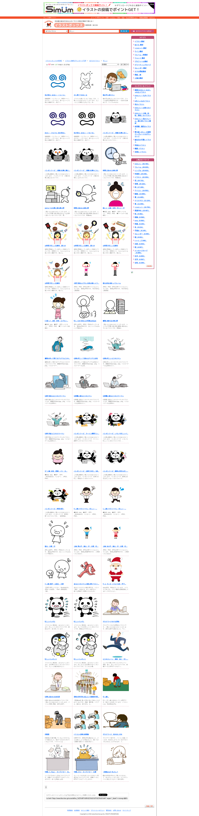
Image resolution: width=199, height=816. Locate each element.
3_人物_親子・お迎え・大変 (54, 584)
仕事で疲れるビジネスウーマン (55, 396)
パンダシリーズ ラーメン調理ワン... (86, 433)
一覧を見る (149, 266)
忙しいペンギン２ (51, 659)
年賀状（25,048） (141, 174)
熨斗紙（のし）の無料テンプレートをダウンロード (143, 134)
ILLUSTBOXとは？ (132, 17)
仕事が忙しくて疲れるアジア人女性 (86, 358)
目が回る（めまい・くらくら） (55, 95)
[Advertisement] (31, 54)
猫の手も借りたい (109, 95)
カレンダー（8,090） (142, 234)
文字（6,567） (140, 259)
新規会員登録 (143, 17)
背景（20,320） (140, 184)
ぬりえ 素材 (139, 45)
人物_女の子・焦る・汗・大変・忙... (115, 546)
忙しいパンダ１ (79, 621)
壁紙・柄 (138, 75)
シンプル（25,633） (142, 170)
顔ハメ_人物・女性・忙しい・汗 (114, 208)
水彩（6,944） (140, 244)
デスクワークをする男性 (111, 621)
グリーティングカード (143, 65)
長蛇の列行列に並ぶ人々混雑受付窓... (86, 697)
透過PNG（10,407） (142, 210)
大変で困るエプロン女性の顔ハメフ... (86, 283)
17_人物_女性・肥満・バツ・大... (56, 471)
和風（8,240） (140, 224)
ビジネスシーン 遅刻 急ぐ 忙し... (115, 659)
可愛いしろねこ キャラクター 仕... (57, 772)
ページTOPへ (149, 806)
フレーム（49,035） (142, 167)
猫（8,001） (139, 237)
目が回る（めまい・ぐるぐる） (84, 133)
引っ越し (106, 697)
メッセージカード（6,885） (141, 252)
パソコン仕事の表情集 (81, 734)
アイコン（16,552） (142, 190)
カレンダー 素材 (140, 68)
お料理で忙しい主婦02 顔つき (55, 245)
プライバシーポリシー (98, 810)
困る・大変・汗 (50, 546)
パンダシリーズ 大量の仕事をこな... (86, 170)
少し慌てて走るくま (80, 95)
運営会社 (108, 810)
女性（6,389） (140, 263)
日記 (123, 17)
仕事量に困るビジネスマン (83, 396)
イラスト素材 (139, 41)
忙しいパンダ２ (50, 621)
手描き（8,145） (141, 230)
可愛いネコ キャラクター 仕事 (85, 772)
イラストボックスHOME (53, 61)
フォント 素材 (140, 58)
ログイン (152, 17)
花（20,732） (140, 180)
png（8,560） (140, 220)
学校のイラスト (140, 145)
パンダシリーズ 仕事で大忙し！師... (86, 471)
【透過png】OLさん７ (110, 772)
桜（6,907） (139, 247)
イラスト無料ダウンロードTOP (75, 61)
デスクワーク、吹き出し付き (112, 734)
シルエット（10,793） (143, 207)
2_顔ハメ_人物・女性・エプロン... (56, 321)
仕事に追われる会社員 (52, 697)
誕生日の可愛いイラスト (143, 141)
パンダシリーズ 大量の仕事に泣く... (115, 133)
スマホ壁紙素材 (140, 71)
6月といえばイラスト (142, 101)
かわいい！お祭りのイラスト (143, 109)
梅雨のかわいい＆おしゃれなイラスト (143, 91)
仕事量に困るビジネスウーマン (113, 396)
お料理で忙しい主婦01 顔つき (84, 245)
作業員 (47, 734)
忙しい (105, 61)
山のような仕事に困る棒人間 (54, 208)
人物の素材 (139, 78)
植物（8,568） (140, 217)
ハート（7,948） (141, 240)
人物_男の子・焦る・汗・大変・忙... (86, 546)
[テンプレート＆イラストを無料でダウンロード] (132, 272)
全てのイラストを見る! (143, 31)
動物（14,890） (140, 194)
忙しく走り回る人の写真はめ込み (85, 321)
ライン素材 (139, 51)
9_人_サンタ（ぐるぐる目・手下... (114, 584)
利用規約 (70, 810)
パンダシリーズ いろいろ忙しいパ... (115, 433)
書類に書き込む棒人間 (110, 321)
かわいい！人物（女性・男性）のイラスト (143, 114)
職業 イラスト (140, 148)
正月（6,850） (140, 256)
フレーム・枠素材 (141, 55)
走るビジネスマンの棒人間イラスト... (86, 584)
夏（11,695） (140, 197)
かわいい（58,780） (142, 164)
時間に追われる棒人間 (110, 170)
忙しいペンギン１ (80, 659)
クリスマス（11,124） (143, 200)
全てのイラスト (94, 61)
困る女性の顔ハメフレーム (112, 283)
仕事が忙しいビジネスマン (112, 358)
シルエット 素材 (140, 48)
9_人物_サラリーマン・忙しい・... (85, 509)
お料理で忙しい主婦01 (52, 283)
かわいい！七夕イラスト (143, 97)
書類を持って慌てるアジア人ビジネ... (57, 358)
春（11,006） (140, 204)
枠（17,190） (140, 187)
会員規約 (77, 810)
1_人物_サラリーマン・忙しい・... (114, 509)
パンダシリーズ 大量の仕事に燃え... (57, 170)
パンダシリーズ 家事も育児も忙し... (115, 471)
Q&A (118, 17)
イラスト (113, 17)
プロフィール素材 (141, 61)
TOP (107, 17)
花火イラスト (139, 104)
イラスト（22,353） (142, 177)
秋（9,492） (139, 214)
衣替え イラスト (140, 152)
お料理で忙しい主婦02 (110, 245)
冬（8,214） (139, 227)
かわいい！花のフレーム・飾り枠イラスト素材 (143, 121)
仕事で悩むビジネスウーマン (54, 433)
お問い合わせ (117, 810)
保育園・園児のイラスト (143, 128)
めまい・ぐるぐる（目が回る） (55, 133)
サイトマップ (127, 810)
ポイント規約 (85, 810)
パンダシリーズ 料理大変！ (54, 509)
